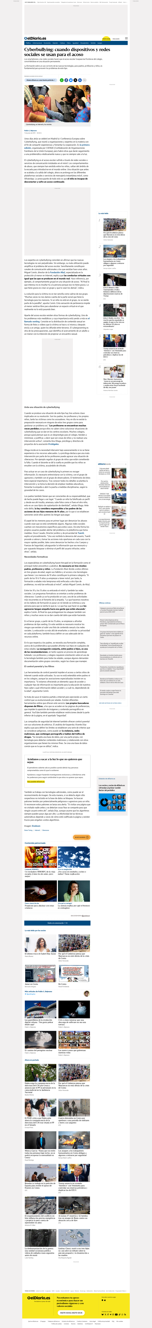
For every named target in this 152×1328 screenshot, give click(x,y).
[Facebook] (66, 80)
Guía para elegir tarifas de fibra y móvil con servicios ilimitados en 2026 (104, 471)
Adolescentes (90, 1291)
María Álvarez (29, 956)
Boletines (80, 1324)
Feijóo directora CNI (41, 2)
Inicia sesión (116, 39)
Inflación (120, 2)
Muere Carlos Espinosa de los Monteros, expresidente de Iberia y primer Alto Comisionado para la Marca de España (112, 622)
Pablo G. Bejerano (30, 130)
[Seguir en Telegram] (110, 1314)
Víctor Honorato (63, 961)
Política (28, 43)
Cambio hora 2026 (40, 1291)
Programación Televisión (121, 1291)
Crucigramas (48, 1291)
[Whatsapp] (62, 80)
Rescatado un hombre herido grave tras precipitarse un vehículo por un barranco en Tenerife (111, 657)
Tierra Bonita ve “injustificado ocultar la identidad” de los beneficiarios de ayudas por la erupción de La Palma (111, 645)
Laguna (72, 1291)
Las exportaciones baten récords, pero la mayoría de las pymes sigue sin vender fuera (104, 522)
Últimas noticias (105, 603)
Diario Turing (28, 830)
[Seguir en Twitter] (105, 1314)
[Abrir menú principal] (126, 38)
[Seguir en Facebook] (108, 1314)
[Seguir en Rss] (125, 1314)
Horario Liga (83, 1291)
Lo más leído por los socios (35, 930)
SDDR (53, 1291)
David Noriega (29, 1160)
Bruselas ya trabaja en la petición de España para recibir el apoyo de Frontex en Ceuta (40, 1185)
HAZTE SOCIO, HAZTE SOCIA (71, 1313)
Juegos (100, 43)
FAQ (113, 1321)
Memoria (77, 1291)
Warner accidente (94, 2)
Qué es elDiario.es (33, 1321)
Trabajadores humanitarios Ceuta (68, 2)
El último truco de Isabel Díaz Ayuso (40, 953)
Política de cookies (56, 1324)
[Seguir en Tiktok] (120, 1314)
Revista (73, 1324)
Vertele (93, 43)
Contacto (66, 1324)
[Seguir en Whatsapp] (122, 1314)
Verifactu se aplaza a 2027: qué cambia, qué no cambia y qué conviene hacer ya (104, 510)
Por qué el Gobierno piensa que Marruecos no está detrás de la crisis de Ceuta (73, 955)
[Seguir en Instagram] (113, 1314)
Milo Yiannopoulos (103, 2)
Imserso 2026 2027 (65, 1291)
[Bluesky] (71, 80)
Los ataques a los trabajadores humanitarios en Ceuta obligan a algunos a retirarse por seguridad (72, 1152)
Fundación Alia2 (57, 272)
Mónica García (86, 2)
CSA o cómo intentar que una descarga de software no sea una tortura (72, 1022)
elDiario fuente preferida (99, 1291)
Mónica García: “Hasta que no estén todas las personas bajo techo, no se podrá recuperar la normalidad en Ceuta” (40, 1154)
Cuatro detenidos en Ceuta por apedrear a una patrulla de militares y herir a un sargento (73, 1120)
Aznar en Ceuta (31, 984)
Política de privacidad (104, 1321)
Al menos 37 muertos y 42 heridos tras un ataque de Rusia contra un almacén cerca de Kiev (73, 1218)
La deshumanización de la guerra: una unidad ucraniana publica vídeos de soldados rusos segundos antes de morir (39, 1251)
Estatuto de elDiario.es (107, 779)
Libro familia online (110, 1291)
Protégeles (53, 444)
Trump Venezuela (113, 2)
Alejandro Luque (108, 329)
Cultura (62, 43)
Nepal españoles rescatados (53, 2)
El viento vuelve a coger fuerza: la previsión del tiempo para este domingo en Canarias (110, 692)
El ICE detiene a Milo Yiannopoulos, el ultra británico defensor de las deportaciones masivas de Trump (112, 291)
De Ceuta (62, 984)
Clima (69, 43)
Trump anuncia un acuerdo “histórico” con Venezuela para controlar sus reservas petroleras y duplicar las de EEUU (72, 1186)
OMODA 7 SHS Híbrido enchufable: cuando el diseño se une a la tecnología (104, 496)
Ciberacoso (45, 830)
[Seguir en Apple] (105, 1300)
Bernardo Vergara (30, 986)
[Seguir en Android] (102, 1300)
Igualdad (75, 43)
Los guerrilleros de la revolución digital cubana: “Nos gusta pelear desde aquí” (39, 1022)
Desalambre (84, 43)
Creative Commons (82, 1321)
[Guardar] (84, 80)
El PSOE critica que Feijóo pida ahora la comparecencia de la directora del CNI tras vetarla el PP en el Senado (39, 1121)
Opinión (55, 43)
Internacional (37, 43)
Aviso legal (93, 1321)
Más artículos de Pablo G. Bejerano (38, 991)
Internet (37, 830)
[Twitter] (75, 80)
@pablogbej (30, 994)
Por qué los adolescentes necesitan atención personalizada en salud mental (104, 484)
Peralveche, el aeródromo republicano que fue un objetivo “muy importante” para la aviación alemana (112, 669)
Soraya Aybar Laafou (64, 1158)
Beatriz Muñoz (29, 1095)
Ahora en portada (32, 1060)
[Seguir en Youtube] (116, 1314)
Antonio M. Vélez (30, 1225)
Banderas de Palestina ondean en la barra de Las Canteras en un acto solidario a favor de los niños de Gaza (111, 680)
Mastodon (98, 1324)
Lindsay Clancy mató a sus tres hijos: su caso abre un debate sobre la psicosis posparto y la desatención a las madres (74, 1251)
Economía (47, 43)
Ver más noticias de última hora (110, 703)
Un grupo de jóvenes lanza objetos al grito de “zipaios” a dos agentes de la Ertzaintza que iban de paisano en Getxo (111, 634)
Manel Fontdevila (63, 986)
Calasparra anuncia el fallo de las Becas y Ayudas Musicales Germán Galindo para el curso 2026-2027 (112, 610)
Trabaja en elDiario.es (54, 1321)
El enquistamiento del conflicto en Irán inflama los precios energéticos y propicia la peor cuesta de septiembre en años (40, 1219)
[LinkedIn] (80, 80)
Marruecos (79, 2)
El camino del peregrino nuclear (38, 1050)
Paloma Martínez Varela (110, 390)
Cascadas (58, 1291)
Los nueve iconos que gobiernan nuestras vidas (72, 1051)
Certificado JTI (89, 1324)
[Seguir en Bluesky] (103, 1314)
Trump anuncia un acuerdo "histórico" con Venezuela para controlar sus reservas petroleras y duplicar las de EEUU (114, 352)
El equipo (43, 1321)
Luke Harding (29, 1258)
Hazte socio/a (106, 39)
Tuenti (81, 533)
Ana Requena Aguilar (65, 1258)
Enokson (36, 826)
